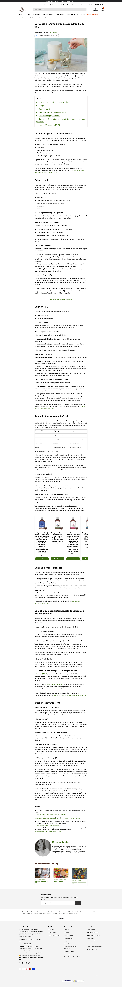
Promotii (76, 14)
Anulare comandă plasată (93, 932)
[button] (102, 9)
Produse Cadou (68, 938)
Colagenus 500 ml (41, 674)
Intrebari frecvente (69, 944)
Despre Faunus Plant (92, 949)
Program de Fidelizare (49, 4)
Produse (21, 14)
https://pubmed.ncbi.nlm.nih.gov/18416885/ (48, 831)
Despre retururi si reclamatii (94, 941)
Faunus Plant (24, 975)
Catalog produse (68, 935)
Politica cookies (96, 975)
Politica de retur (65, 975)
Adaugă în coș (42, 558)
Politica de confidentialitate (76, 975)
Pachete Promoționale (49, 14)
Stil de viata (36, 14)
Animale (83, 14)
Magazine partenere (69, 941)
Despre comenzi (91, 929)
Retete (69, 4)
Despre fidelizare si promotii (94, 946)
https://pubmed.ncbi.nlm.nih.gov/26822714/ (48, 825)
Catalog (74, 4)
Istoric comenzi (52, 932)
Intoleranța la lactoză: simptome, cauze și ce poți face (42, 881)
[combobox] (59, 9)
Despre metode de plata (93, 935)
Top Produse (60, 14)
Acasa (20, 17)
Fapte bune (67, 954)
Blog (64, 4)
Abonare (77, 903)
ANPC (63, 978)
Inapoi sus (61, 918)
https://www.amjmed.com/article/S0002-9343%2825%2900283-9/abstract (57, 818)
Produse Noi (69, 14)
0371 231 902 (27, 944)
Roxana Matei (53, 32)
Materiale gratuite (69, 951)
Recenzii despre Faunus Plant (72, 957)
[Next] (85, 538)
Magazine (80, 4)
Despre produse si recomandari (95, 944)
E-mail (43, 900)
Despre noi (59, 4)
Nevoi (28, 14)
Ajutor (86, 4)
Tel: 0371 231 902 (99, 4)
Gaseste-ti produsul (92, 14)
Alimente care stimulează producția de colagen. (70, 695)
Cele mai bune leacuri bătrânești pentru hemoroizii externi (79, 882)
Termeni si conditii (87, 975)
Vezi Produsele (74, 1)
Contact (91, 4)
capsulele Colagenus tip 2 (53, 684)
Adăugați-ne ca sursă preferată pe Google (47, 35)
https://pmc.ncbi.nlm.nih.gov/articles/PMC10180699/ (51, 814)
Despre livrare (90, 938)
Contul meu (51, 929)
